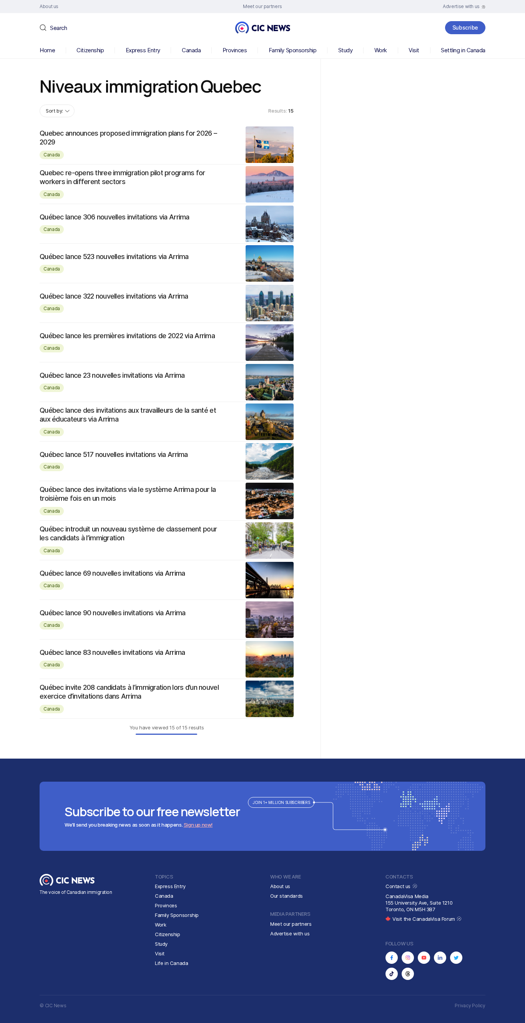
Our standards (286, 896)
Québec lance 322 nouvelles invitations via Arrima (114, 296)
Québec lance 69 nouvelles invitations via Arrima (112, 573)
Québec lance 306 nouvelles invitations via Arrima (114, 217)
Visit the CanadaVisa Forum (424, 919)
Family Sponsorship (293, 50)
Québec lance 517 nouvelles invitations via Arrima (114, 454)
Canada (191, 50)
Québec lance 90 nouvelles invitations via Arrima (112, 613)
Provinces (235, 50)
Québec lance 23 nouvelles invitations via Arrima (112, 375)
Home (47, 50)
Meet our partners (290, 924)
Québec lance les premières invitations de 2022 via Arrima (127, 336)
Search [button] (58, 28)
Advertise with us (289, 933)
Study (345, 50)
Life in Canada (171, 963)
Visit (414, 50)
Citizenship (90, 50)
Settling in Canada (463, 50)
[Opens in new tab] (391, 958)
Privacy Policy (470, 1005)
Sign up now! (198, 825)
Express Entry (143, 50)
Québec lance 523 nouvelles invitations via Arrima (114, 256)
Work (380, 50)
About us (280, 886)
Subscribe (465, 27)
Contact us (398, 886)
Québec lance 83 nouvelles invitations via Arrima (112, 652)
